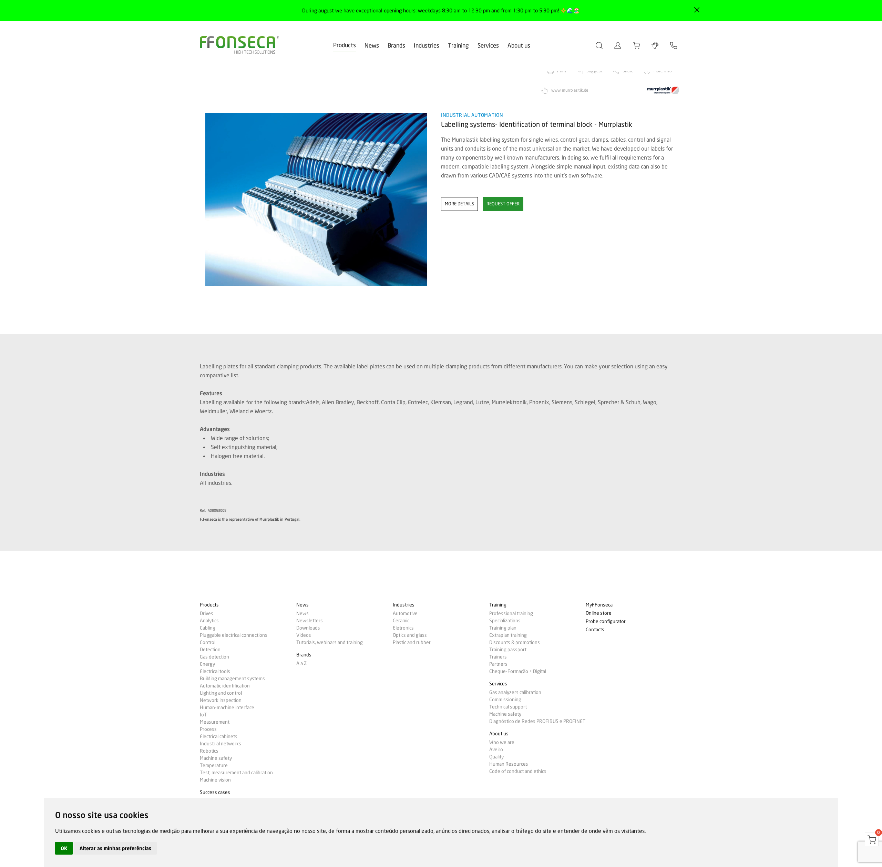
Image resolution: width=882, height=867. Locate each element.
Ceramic (401, 620)
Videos (303, 635)
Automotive (405, 613)
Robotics (209, 751)
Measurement (214, 722)
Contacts (595, 629)
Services (488, 45)
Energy (207, 664)
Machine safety (216, 758)
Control (207, 642)
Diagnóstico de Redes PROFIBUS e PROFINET (537, 721)
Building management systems (232, 678)
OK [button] (64, 848)
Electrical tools (215, 671)
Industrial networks (220, 743)
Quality (496, 756)
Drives (206, 613)
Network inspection (221, 700)
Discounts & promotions (514, 642)
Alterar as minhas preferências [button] (115, 848)
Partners (498, 664)
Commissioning (505, 699)
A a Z (301, 663)
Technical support (508, 707)
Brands (396, 45)
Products (344, 45)
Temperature (214, 765)
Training (458, 45)
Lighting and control (221, 693)
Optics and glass (410, 635)
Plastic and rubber (412, 642)
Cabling (207, 628)
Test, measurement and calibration (236, 772)
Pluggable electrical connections (233, 635)
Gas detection (214, 657)
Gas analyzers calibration (515, 692)
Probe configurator (606, 621)
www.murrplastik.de (569, 90)
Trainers (498, 657)
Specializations (505, 620)
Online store (599, 613)
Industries (426, 45)
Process (208, 729)
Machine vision (215, 780)
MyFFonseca (599, 605)
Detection (210, 649)
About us (518, 45)
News (372, 45)
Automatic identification (225, 685)
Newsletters (309, 620)
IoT (203, 714)
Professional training (511, 613)
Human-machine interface (227, 707)
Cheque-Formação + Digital (517, 671)
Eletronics (403, 628)
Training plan (502, 628)
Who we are (501, 742)
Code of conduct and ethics (517, 771)
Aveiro (496, 749)
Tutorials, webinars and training (329, 642)
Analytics (209, 620)
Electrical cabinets (218, 736)
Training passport (507, 649)
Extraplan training (508, 635)
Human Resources (508, 764)
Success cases (215, 792)
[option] (316, 199)
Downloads (308, 628)
